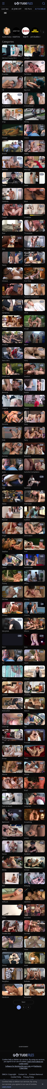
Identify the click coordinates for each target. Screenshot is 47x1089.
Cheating (27, 695)
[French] (12, 322)
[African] (34, 768)
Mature (26, 711)
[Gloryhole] (12, 625)
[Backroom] (12, 816)
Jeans (4, 472)
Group (4, 758)
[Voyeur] (34, 402)
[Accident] (34, 848)
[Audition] (34, 513)
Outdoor (27, 376)
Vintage (4, 138)
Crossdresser (29, 106)
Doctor (4, 854)
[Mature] (34, 704)
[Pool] (34, 545)
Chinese (5, 281)
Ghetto (4, 790)
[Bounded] (34, 911)
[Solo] (12, 243)
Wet (3, 886)
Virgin (4, 536)
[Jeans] (12, 466)
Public (26, 758)
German (27, 933)
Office (26, 583)
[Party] (34, 434)
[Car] (12, 657)
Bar (3, 743)
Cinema (27, 615)
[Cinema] (34, 609)
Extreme (5, 424)
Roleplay (27, 886)
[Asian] (34, 959)
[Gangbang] (12, 306)
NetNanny (37, 1066)
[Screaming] (34, 816)
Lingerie (5, 408)
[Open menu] (3, 3)
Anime (26, 838)
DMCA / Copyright (9, 1074)
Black (26, 201)
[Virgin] (12, 529)
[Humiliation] (12, 291)
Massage (27, 170)
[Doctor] (12, 848)
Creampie (27, 217)
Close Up (5, 727)
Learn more (6, 1086)
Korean (26, 870)
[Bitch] (12, 641)
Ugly (3, 488)
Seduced (27, 265)
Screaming (28, 822)
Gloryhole (5, 631)
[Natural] (34, 673)
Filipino (4, 838)
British (4, 154)
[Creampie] (34, 211)
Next (23, 1002)
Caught (4, 217)
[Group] (12, 752)
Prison (4, 679)
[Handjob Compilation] (34, 291)
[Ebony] (12, 864)
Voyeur (26, 408)
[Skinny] (12, 959)
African (26, 774)
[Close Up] (12, 720)
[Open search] (43, 3)
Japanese (27, 902)
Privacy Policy (28, 1077)
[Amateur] (12, 338)
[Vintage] (12, 131)
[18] (12, 84)
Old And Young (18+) (9, 58)
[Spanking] (34, 482)
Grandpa (5, 74)
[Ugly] (12, 482)
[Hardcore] (12, 991)
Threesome (28, 233)
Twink (4, 185)
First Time (27, 281)
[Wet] (12, 879)
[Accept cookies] (42, 1084)
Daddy (26, 154)
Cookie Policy (16, 1077)
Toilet (4, 918)
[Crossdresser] (34, 100)
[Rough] (34, 322)
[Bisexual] (12, 386)
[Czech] (34, 657)
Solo (3, 249)
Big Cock (27, 90)
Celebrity (5, 201)
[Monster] (12, 163)
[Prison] (12, 673)
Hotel (26, 185)
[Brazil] (34, 784)
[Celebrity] (12, 195)
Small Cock (6, 376)
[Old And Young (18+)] (12, 52)
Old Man (5, 599)
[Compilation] (12, 100)
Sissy (26, 424)
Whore (26, 631)
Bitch (4, 647)
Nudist (26, 392)
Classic (26, 138)
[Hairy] (34, 354)
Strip (25, 647)
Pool (25, 552)
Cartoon (5, 695)
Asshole (5, 456)
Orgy (4, 122)
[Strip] (34, 641)
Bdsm (26, 345)
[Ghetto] (12, 784)
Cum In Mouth (7, 806)
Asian (26, 965)
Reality (4, 949)
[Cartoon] (12, 688)
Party (26, 440)
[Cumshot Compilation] (34, 466)
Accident (27, 854)
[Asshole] (12, 450)
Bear (3, 233)
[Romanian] (34, 991)
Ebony (4, 870)
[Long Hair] (34, 800)
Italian (4, 504)
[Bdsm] (34, 338)
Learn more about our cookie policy (31, 1062)
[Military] (12, 609)
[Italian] (12, 497)
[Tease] (34, 943)
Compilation (6, 106)
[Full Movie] (34, 68)
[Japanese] (34, 895)
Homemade (28, 567)
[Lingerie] (12, 402)
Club (3, 440)
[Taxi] (34, 720)
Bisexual (5, 392)
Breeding (27, 456)
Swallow (5, 552)
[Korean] (34, 864)
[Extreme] (12, 418)
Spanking (27, 488)
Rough (26, 329)
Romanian (27, 997)
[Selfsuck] (12, 895)
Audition (27, 520)
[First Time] (34, 275)
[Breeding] (34, 450)
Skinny (4, 965)
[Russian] (12, 513)
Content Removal (36, 1074)
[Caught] (12, 211)
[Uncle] (34, 306)
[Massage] (34, 163)
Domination (28, 536)
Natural (26, 679)
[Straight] (34, 52)
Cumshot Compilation (31, 472)
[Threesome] (34, 227)
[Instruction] (12, 704)
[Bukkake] (34, 975)
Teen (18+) (5, 361)
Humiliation (6, 297)
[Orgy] (12, 115)
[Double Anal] (12, 927)
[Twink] (12, 179)
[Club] (12, 434)
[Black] (34, 195)
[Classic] (34, 131)
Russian (5, 520)
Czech (26, 663)
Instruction (6, 711)
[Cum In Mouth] (12, 800)
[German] (34, 927)
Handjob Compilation (31, 297)
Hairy (26, 361)
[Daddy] (34, 147)
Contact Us (22, 1074)
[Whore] (34, 625)
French (4, 329)
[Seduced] (34, 259)
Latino (4, 567)
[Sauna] (12, 259)
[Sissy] (34, 418)
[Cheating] (34, 688)
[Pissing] (34, 593)
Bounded (27, 918)
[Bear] (12, 227)
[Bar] (12, 736)
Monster (5, 170)
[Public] (34, 752)
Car (3, 663)
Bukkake (27, 981)
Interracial (27, 504)
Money (26, 122)
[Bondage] (34, 243)
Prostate (27, 743)
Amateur (5, 345)
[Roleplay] (34, 879)
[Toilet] (12, 911)
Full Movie (27, 74)
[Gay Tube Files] (23, 3)
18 (3, 90)
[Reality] (12, 943)
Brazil (26, 790)
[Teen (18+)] (12, 354)
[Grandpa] (12, 68)
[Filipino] (12, 832)
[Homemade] (34, 561)
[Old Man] (12, 593)
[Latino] (12, 561)
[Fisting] (12, 577)
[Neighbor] (12, 975)
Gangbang (5, 313)
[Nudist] (34, 386)
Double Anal (6, 933)
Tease (26, 949)
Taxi (25, 727)
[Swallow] (12, 545)
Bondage (27, 249)
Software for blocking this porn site (18, 1066)
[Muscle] (12, 768)
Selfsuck (5, 902)
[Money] (34, 115)
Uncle (26, 313)
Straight (27, 58)
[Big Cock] (34, 84)
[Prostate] (34, 736)
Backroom (5, 822)
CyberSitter (23, 1068)
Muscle (4, 774)
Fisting (4, 583)
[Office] (34, 577)
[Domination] (34, 529)
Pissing (26, 599)
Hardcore (5, 997)
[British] (12, 147)
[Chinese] (12, 275)
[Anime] (34, 832)
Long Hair (27, 806)
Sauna (4, 265)
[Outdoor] (34, 370)
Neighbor (5, 981)
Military (4, 615)
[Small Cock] (12, 370)
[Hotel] (34, 179)
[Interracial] (34, 497)
